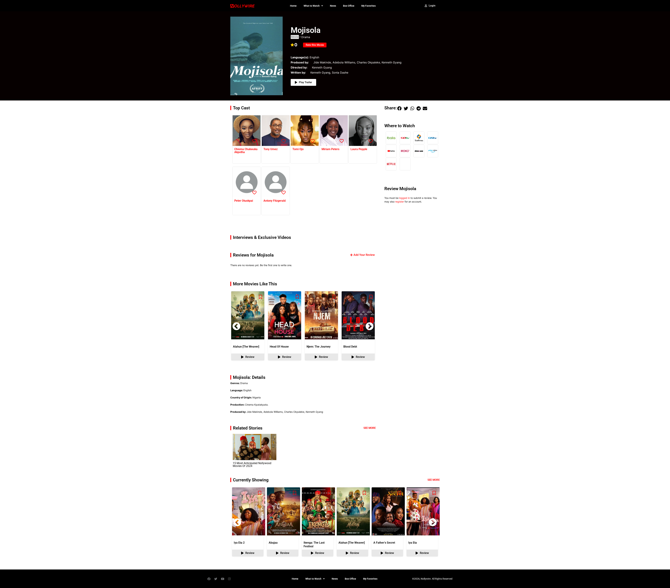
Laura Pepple (359, 149)
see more (433, 479)
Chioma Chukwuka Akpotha (246, 150)
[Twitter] (216, 579)
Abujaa (273, 542)
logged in (404, 197)
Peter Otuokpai (243, 200)
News (333, 5)
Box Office (348, 5)
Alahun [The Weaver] (246, 346)
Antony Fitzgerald (274, 200)
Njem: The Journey (318, 346)
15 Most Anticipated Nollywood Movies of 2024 (252, 464)
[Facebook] (209, 579)
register (399, 201)
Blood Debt (350, 346)
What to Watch (312, 5)
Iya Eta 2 (239, 542)
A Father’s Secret (384, 542)
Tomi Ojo (298, 149)
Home (293, 5)
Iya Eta (412, 542)
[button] (369, 326)
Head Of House (279, 346)
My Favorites (368, 5)
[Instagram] (229, 579)
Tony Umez (270, 149)
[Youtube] (222, 579)
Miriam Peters (330, 149)
